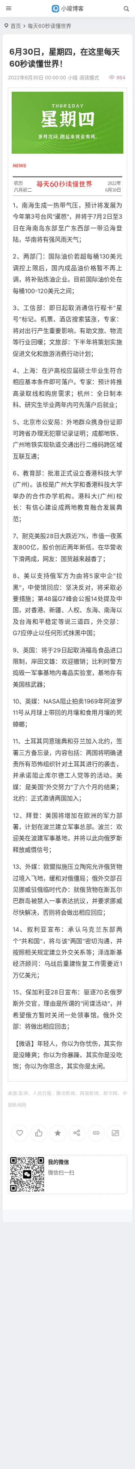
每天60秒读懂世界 (49, 26)
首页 (15, 26)
